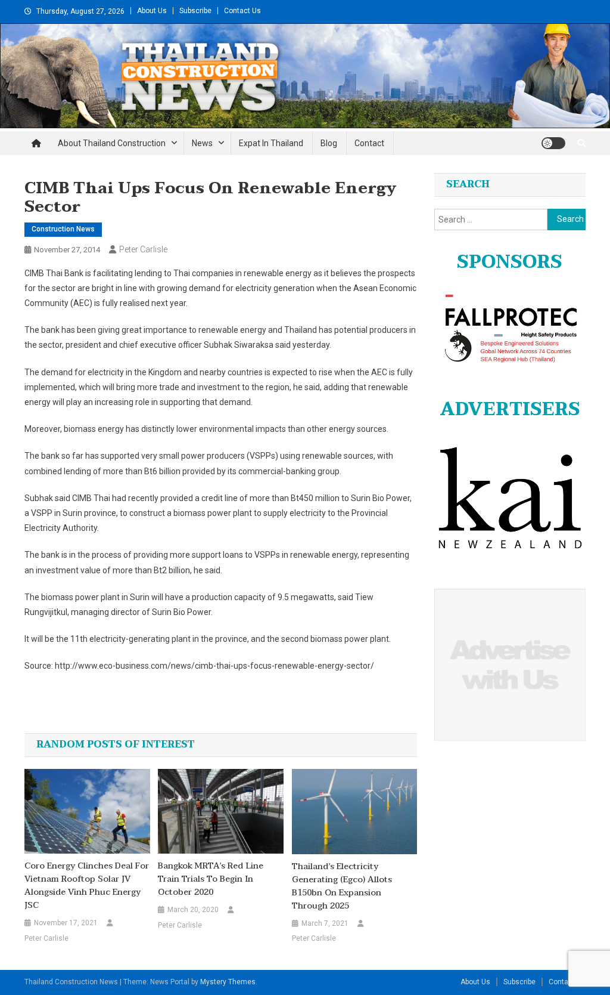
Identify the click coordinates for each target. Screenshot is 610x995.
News (202, 143)
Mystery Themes (228, 982)
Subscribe (195, 11)
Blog (328, 143)
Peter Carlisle (143, 249)
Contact (369, 143)
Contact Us (242, 11)
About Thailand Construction (112, 143)
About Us (152, 11)
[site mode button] (553, 143)
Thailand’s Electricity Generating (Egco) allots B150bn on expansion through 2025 (342, 886)
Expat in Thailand (271, 143)
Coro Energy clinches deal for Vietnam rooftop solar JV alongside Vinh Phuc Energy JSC (86, 886)
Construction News (63, 229)
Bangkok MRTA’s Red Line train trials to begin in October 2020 (210, 879)
